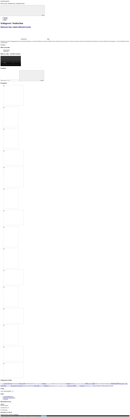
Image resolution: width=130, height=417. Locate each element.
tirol (74, 385)
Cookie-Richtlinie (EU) (8, 396)
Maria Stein (83, 383)
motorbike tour (107, 383)
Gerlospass (35, 383)
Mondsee (97, 383)
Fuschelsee (31, 383)
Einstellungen (44, 415)
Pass (32, 385)
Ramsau (41, 385)
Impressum (5, 399)
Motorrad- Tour (122, 383)
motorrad (114, 383)
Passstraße (37, 385)
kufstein (68, 383)
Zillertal (94, 385)
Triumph (81, 385)
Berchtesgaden (15, 383)
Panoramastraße (27, 385)
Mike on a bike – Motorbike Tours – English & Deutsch (12, 3)
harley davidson (48, 383)
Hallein (44, 383)
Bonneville (22, 383)
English (27, 383)
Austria (5, 383)
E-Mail (4, 20)
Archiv (2, 391)
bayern (10, 383)
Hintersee (54, 383)
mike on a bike (90, 383)
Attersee (2, 383)
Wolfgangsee (87, 385)
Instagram (5, 18)
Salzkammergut (52, 385)
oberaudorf (14, 385)
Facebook (5, 17)
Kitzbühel (57, 383)
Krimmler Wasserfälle (62, 383)
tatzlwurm (70, 385)
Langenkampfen (78, 383)
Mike (48, 39)
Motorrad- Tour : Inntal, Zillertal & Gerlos (16, 27)
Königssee (73, 383)
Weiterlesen (3, 44)
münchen (3, 385)
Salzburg (46, 385)
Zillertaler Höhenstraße (102, 385)
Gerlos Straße (39, 383)
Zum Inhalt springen (5, 1)
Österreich (110, 385)
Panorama (20, 385)
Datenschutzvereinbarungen (9, 397)
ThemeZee (16, 414)
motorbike (102, 383)
